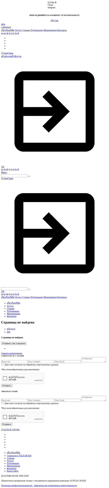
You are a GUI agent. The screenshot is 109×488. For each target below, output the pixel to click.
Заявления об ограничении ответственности (55, 485)
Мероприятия (50, 30)
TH (2, 167)
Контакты (62, 30)
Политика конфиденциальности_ (17, 485)
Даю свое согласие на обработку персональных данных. (31, 364)
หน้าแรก (11, 329)
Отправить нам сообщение (13, 343)
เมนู (3, 24)
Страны (26, 30)
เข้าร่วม (54, 20)
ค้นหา (4, 172)
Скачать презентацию (11, 353)
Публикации (37, 30)
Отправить (6, 386)
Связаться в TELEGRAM (19, 455)
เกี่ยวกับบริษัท (7, 30)
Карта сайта (12, 471)
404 (8, 332)
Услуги (18, 30)
